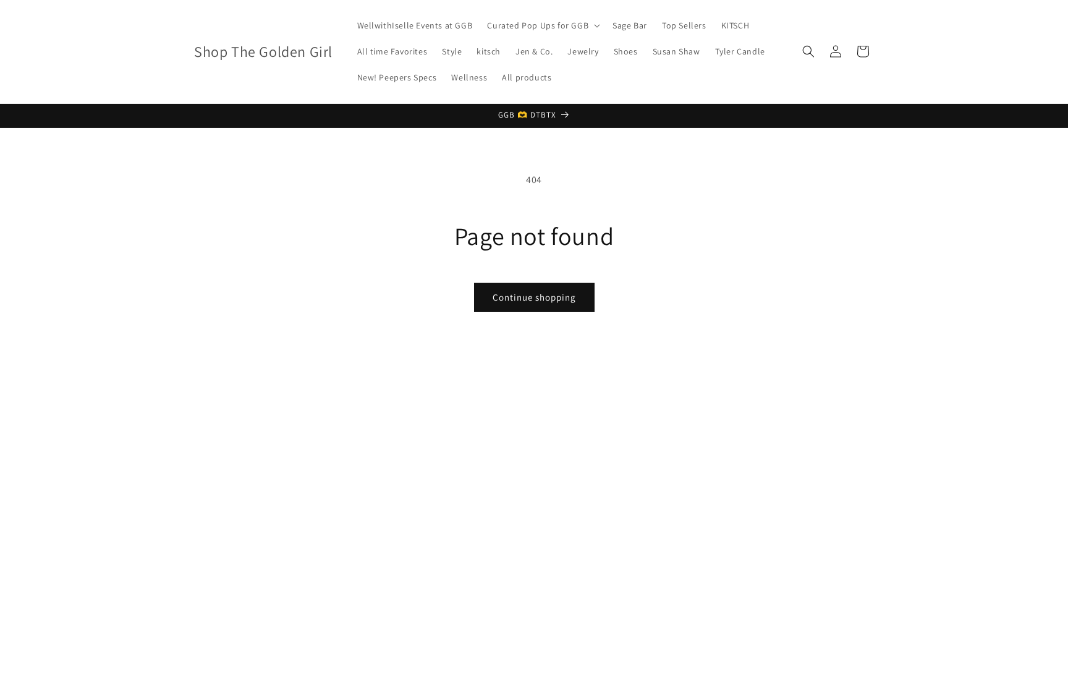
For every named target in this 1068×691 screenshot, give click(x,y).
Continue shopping (534, 297)
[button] (542, 25)
